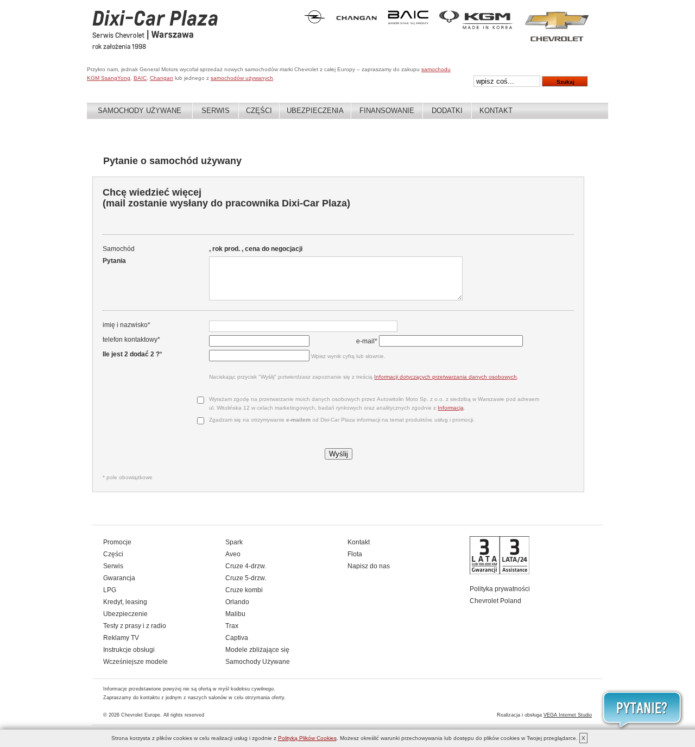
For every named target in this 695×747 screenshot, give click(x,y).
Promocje (117, 542)
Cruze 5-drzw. (245, 578)
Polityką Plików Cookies (307, 738)
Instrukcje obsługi (129, 650)
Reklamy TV (121, 638)
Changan (161, 78)
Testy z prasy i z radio (134, 626)
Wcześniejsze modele (135, 662)
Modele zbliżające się (257, 650)
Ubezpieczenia (315, 110)
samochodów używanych (242, 78)
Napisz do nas (369, 566)
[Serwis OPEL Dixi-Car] (314, 21)
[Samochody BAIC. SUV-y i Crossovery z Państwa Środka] (408, 23)
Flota (355, 554)
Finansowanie (386, 110)
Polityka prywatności (500, 589)
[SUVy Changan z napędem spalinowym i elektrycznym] (356, 23)
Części (259, 110)
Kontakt (496, 110)
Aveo (233, 554)
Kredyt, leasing (125, 602)
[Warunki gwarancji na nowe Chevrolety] (499, 572)
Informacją (451, 408)
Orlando (237, 602)
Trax (231, 626)
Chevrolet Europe (140, 715)
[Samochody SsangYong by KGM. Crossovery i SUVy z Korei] (476, 27)
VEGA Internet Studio (568, 715)
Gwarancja (119, 578)
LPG (109, 590)
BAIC (140, 78)
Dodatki (447, 110)
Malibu (235, 614)
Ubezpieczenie (125, 614)
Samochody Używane (139, 110)
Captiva (236, 638)
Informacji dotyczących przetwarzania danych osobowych (445, 377)
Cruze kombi (244, 590)
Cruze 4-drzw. (245, 566)
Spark (234, 542)
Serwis (215, 110)
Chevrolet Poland (495, 601)
